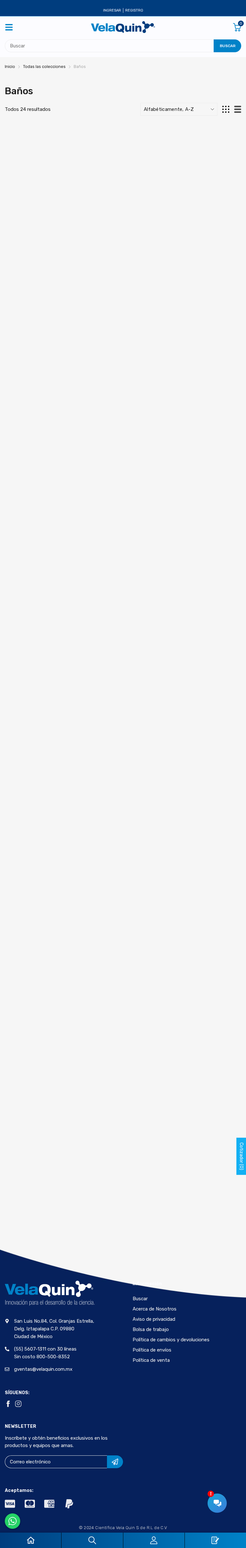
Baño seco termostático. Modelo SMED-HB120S (204, 488)
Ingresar (112, 10)
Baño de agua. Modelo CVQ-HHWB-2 (123, 206)
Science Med (190, 474)
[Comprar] (61, 223)
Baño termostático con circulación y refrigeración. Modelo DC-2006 (40, 769)
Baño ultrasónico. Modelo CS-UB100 (199, 1042)
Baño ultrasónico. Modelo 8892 (35, 1042)
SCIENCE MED (190, 1171)
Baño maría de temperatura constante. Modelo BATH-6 (201, 212)
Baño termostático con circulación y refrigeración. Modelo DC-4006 (122, 769)
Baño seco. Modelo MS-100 (200, 624)
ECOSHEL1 (104, 753)
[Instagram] (18, 1404)
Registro (134, 10)
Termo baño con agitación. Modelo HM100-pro (199, 1184)
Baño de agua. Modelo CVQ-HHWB (41, 206)
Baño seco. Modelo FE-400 (36, 624)
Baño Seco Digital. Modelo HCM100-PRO (121, 345)
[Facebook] (8, 1404)
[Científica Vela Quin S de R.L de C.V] (123, 27)
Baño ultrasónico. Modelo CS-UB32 (117, 1181)
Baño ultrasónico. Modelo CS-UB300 (36, 1181)
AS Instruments (194, 335)
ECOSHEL (186, 753)
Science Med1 (109, 335)
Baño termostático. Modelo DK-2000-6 (120, 902)
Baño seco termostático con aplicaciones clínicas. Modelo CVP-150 (121, 491)
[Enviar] (115, 1461)
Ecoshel (186, 195)
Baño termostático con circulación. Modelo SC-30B (37, 905)
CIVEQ (19, 195)
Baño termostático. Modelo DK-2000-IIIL (202, 902)
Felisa (19, 614)
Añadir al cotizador (41, 242)
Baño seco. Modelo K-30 (122, 624)
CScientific (107, 474)
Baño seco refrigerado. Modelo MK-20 (201, 348)
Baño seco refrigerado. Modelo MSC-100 (37, 488)
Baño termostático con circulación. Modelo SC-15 (201, 766)
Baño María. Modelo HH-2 (37, 345)
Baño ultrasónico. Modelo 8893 (117, 1042)
